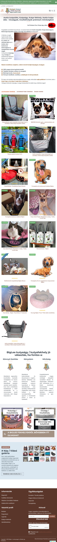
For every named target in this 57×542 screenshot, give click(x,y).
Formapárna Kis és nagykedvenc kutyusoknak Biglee (42, 281)
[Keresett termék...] (51, 11)
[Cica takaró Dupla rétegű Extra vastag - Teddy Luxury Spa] (14, 234)
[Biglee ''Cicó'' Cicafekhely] (25, 453)
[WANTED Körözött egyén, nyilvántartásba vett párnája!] (42, 108)
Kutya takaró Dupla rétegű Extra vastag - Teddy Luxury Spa (43, 217)
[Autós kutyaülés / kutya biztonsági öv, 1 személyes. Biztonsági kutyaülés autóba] (14, 329)
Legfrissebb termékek (8, 91)
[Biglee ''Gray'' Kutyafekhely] (53, 448)
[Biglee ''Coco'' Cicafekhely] (53, 459)
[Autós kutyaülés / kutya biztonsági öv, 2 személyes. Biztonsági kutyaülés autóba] (42, 140)
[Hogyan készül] (31, 448)
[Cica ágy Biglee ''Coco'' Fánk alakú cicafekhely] (42, 298)
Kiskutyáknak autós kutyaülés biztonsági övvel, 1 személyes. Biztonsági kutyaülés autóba (15, 123)
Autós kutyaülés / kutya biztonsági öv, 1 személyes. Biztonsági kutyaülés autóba (15, 344)
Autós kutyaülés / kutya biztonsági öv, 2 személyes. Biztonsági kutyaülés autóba (42, 155)
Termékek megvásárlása (12, 474)
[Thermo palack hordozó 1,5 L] (14, 140)
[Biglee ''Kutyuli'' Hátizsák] (47, 459)
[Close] (56, 2)
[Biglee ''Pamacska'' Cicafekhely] (36, 448)
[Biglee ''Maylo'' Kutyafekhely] (42, 453)
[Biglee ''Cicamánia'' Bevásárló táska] (25, 459)
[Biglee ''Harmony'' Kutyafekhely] (36, 453)
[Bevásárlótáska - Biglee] (42, 234)
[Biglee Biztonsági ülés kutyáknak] (25, 448)
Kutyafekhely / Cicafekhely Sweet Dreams (14, 186)
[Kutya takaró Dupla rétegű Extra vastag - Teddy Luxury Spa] (42, 202)
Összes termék (38, 91)
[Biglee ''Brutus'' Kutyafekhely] (31, 453)
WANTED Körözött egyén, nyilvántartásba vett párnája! (42, 123)
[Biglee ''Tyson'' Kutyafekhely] (47, 453)
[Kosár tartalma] (55, 11)
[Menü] (1, 11)
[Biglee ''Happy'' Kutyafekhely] (42, 448)
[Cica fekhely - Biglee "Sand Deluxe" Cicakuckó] (14, 298)
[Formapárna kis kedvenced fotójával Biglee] (42, 172)
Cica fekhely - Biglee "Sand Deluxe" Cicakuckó (15, 312)
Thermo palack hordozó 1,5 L (14, 154)
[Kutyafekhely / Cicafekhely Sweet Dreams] (14, 172)
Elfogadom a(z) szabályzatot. (40, 532)
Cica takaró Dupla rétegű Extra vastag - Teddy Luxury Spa (14, 249)
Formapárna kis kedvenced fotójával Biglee (43, 186)
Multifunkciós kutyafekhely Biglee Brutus (14, 280)
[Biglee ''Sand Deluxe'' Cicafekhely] (36, 459)
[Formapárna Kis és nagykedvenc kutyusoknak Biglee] (42, 266)
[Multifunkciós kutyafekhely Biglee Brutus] (14, 266)
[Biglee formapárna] (31, 459)
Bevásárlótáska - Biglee (43, 248)
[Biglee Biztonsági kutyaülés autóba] (53, 453)
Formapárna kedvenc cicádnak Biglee (14, 216)
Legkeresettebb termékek (25, 91)
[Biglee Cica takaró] (47, 448)
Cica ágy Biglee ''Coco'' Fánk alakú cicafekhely (42, 312)
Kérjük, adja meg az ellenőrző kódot (37, 523)
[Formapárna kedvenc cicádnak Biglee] (14, 202)
